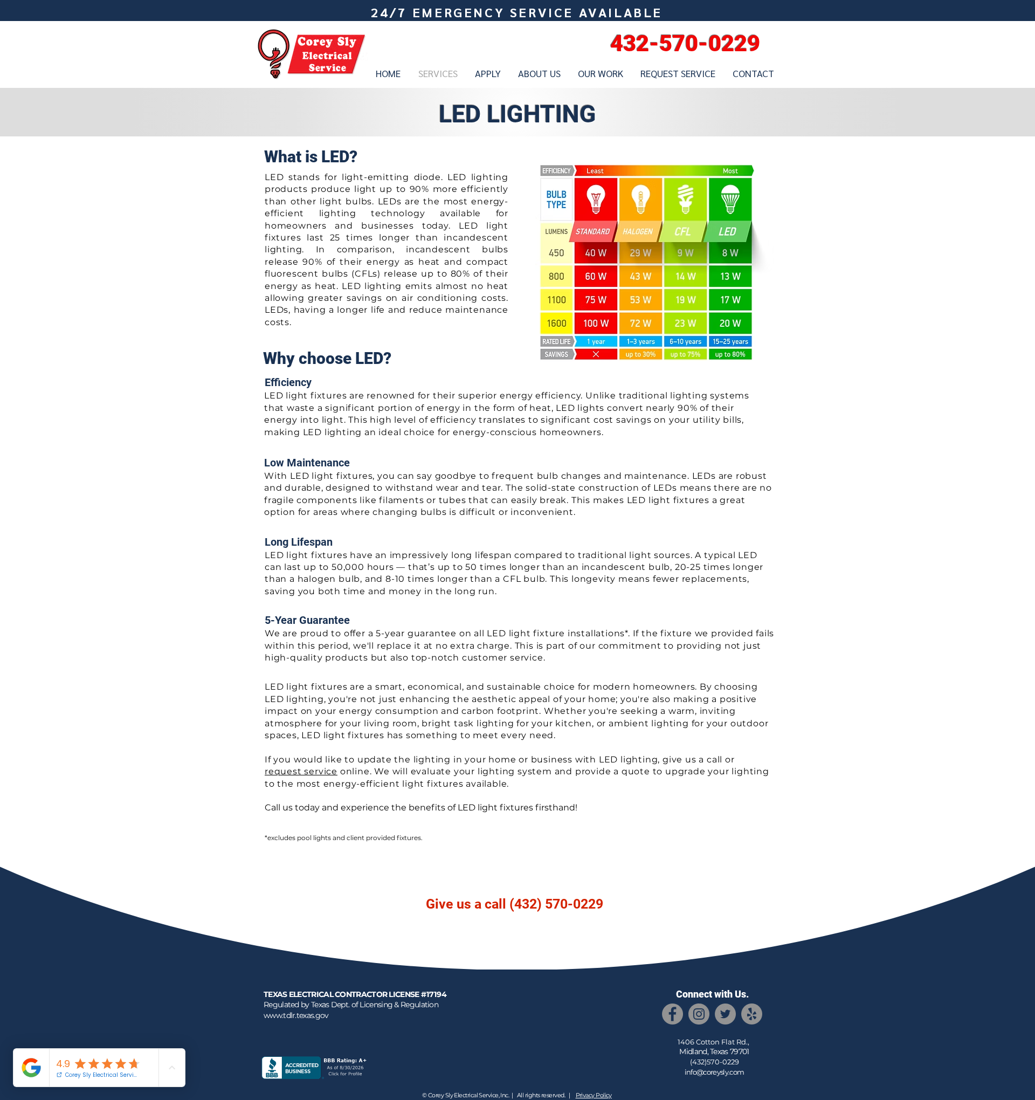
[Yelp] (751, 1014)
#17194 (434, 994)
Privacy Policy (594, 1095)
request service (301, 771)
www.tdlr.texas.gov (296, 1015)
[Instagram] (698, 1014)
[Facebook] (672, 1014)
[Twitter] (725, 1014)
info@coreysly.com (714, 1072)
